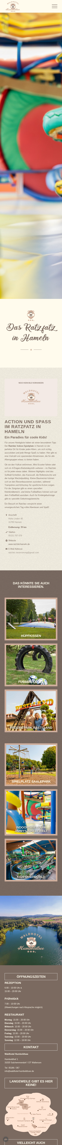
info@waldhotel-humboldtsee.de (19, 1071)
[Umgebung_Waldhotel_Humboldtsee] (31, 1114)
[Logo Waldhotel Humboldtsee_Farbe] (26, 6)
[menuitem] (53, 6)
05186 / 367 (14, 1068)
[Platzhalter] (31, 397)
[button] (5, 1139)
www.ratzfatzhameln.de (19, 544)
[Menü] (53, 6)
